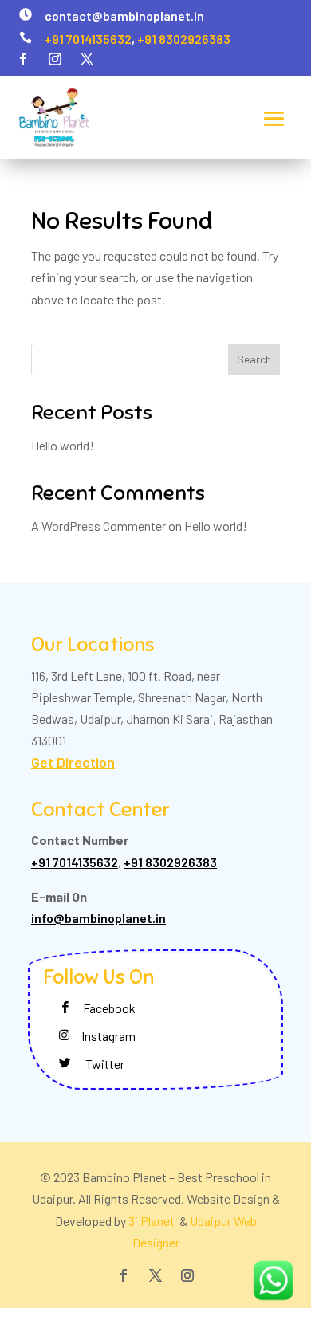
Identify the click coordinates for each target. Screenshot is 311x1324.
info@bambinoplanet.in (98, 917)
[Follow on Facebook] (23, 59)
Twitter (104, 1063)
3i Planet (152, 1220)
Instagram (108, 1035)
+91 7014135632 (88, 38)
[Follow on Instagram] (55, 59)
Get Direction (73, 762)
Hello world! (62, 445)
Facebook (109, 1008)
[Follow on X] (87, 59)
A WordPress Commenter (98, 525)
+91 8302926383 (183, 38)
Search (254, 359)
